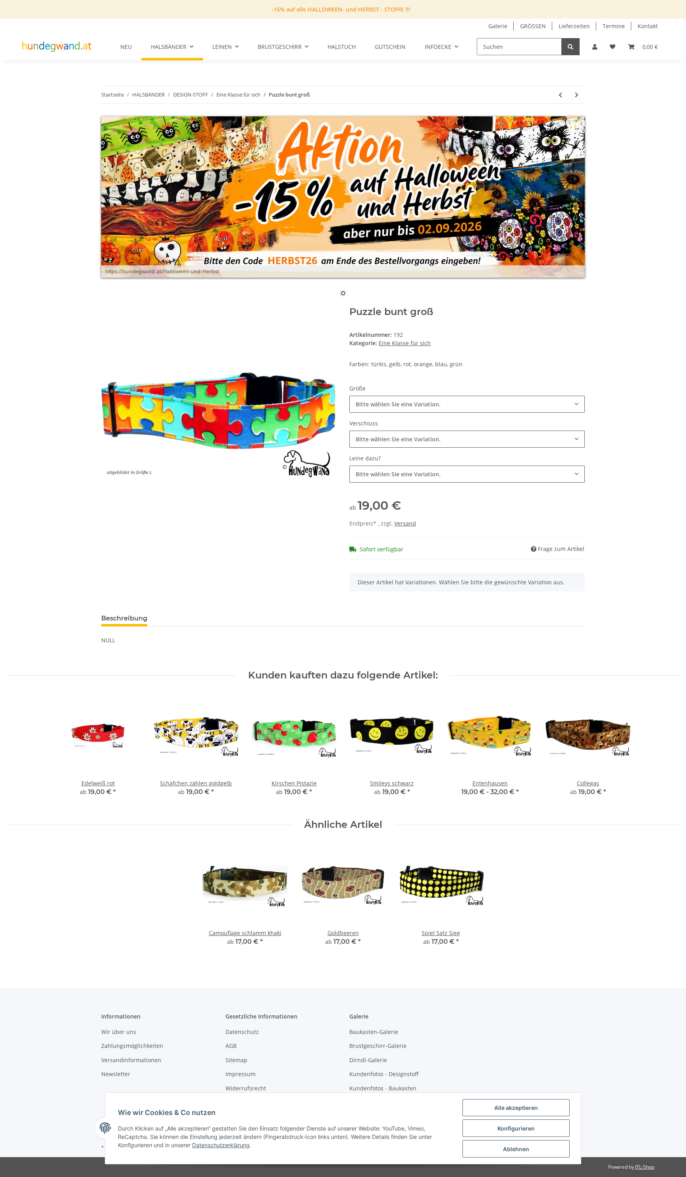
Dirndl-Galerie (368, 1060)
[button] (594, 46)
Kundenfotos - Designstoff (384, 1074)
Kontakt (648, 26)
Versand (405, 523)
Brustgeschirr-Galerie (378, 1045)
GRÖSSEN (533, 26)
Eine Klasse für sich (405, 343)
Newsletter (115, 1074)
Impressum (240, 1074)
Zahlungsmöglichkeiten (132, 1045)
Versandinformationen (131, 1060)
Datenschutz (242, 1032)
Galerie (497, 26)
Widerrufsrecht (245, 1088)
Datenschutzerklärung (221, 1145)
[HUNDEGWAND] (57, 46)
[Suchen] (570, 46)
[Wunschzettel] (612, 46)
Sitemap (236, 1060)
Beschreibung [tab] (124, 618)
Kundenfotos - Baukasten (382, 1088)
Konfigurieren (516, 1128)
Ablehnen (516, 1149)
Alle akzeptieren (516, 1107)
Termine (614, 26)
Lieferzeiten (574, 26)
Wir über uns (118, 1032)
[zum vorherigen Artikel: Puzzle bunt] (560, 94)
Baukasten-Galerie (373, 1032)
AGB (231, 1045)
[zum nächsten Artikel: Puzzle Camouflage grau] (576, 94)
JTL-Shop (644, 1166)
